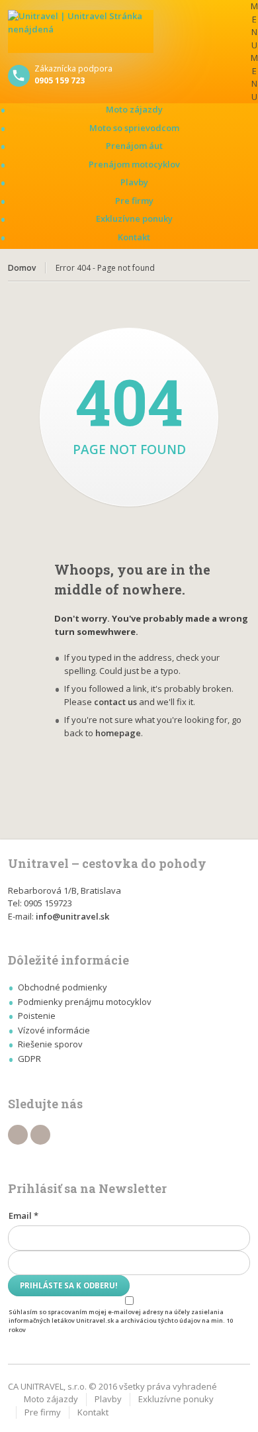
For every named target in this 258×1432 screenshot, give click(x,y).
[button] (254, 51)
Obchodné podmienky (62, 987)
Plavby (134, 182)
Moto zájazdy (134, 109)
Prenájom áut (134, 146)
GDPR (29, 1059)
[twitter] (40, 1135)
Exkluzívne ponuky (134, 218)
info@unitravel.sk (72, 916)
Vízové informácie (54, 1030)
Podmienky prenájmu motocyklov (84, 1002)
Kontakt (134, 237)
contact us (115, 702)
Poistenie (37, 1016)
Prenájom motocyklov (134, 164)
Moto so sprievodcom (134, 128)
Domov (22, 267)
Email (23, 1215)
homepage (118, 733)
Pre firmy (134, 201)
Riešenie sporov (50, 1044)
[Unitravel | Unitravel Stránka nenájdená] (129, 31)
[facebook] (18, 1135)
